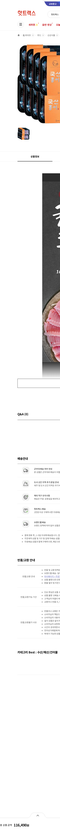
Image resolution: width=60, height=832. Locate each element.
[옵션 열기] (37, 815)
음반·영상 (47, 24)
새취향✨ (33, 24)
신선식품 (51, 35)
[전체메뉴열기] (20, 24)
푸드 (39, 35)
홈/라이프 (27, 35)
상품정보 (35, 156)
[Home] (18, 35)
